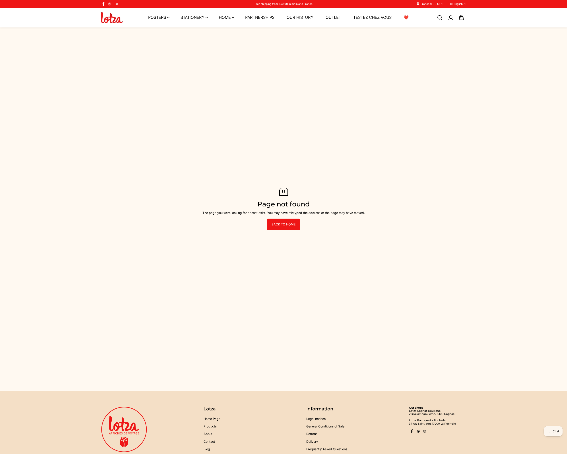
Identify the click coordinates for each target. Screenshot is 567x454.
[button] (461, 18)
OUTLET (333, 17)
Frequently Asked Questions (326, 449)
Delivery (312, 441)
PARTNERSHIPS (259, 17)
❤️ (406, 17)
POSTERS (157, 17)
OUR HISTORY (300, 17)
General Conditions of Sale (325, 426)
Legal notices (316, 419)
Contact (209, 441)
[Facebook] (103, 4)
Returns (311, 434)
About (208, 434)
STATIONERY (192, 17)
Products (210, 426)
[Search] (440, 18)
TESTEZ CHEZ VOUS (372, 17)
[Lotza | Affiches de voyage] (112, 17)
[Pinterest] (110, 4)
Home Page (212, 419)
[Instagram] (116, 4)
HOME (225, 17)
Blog (207, 449)
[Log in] (450, 18)
